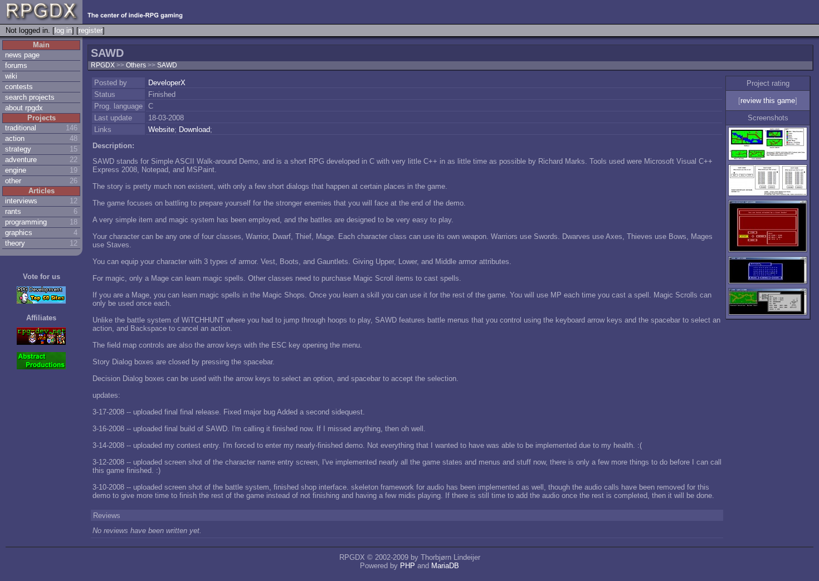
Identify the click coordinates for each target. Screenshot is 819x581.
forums (16, 65)
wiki (11, 76)
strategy (18, 149)
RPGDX (103, 65)
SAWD (167, 65)
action (15, 138)
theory (15, 243)
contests (19, 86)
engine (15, 170)
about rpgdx (24, 108)
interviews (21, 201)
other (13, 181)
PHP (407, 566)
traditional (20, 128)
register (91, 30)
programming (26, 222)
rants (13, 211)
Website (161, 129)
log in (63, 30)
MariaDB (445, 566)
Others (137, 65)
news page (22, 55)
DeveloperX (167, 83)
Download (194, 129)
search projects (30, 97)
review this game (767, 100)
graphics (18, 232)
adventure (21, 159)
